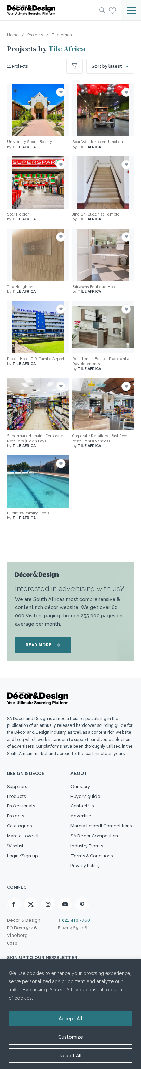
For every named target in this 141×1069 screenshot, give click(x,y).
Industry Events (86, 845)
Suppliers (17, 786)
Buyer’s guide (85, 796)
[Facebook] (14, 904)
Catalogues (19, 825)
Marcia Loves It (23, 835)
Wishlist (15, 845)
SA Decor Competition (94, 835)
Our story (80, 786)
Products (16, 796)
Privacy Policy (85, 865)
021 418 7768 (76, 920)
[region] (70, 1014)
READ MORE (43, 645)
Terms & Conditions (91, 855)
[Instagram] (48, 904)
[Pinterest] (82, 904)
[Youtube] (65, 904)
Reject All (71, 1055)
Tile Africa (67, 49)
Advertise (80, 815)
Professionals (21, 806)
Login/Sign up (22, 855)
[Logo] (51, 10)
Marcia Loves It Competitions (101, 825)
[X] (31, 904)
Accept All (70, 1018)
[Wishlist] (112, 9)
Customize (70, 1037)
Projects (15, 815)
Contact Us (82, 806)
